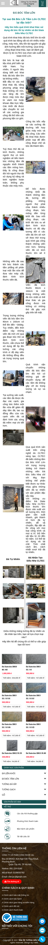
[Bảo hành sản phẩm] (7, 828)
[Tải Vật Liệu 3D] (7, 835)
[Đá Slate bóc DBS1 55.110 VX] (12, 687)
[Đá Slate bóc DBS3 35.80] (36, 745)
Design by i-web (31, 942)
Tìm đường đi (13, 881)
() (42, 5)
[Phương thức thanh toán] (7, 820)
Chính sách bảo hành (12, 899)
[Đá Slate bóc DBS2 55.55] (12, 745)
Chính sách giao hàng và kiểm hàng (18, 902)
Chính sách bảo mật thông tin (16, 895)
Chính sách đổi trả (11, 906)
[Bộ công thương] (15, 918)
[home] (14, 2)
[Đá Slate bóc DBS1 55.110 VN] (12, 716)
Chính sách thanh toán (13, 910)
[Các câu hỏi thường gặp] (7, 812)
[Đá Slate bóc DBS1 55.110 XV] (36, 687)
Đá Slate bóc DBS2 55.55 (12, 753)
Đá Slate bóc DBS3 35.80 (36, 753)
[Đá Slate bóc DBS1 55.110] (36, 658)
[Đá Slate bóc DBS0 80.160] (12, 658)
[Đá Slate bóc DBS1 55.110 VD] (36, 716)
